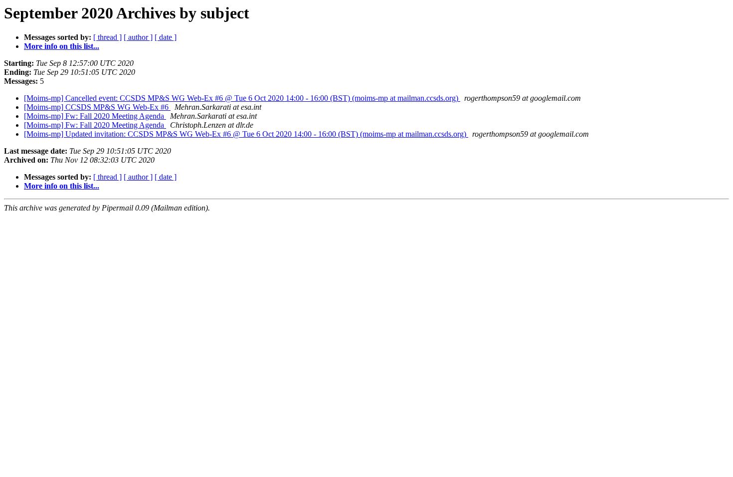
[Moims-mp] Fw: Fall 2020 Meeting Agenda (95, 116)
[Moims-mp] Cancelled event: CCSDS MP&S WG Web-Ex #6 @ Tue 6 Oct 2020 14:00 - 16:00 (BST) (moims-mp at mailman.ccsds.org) (242, 98)
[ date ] (166, 37)
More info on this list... (61, 46)
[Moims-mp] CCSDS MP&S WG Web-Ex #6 (97, 107)
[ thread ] (107, 37)
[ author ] (138, 37)
